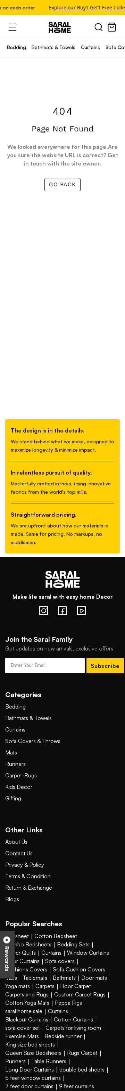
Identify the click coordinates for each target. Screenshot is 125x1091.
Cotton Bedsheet (55, 935)
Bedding (16, 47)
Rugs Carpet (82, 1052)
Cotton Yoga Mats (27, 1002)
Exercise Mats (22, 1036)
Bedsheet (17, 935)
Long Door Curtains (29, 1069)
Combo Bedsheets (28, 944)
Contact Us (19, 853)
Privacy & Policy (24, 864)
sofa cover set (22, 1027)
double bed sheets (82, 1069)
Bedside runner (63, 1036)
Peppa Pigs (68, 1002)
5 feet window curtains (33, 1077)
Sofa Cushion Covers (79, 969)
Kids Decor (18, 786)
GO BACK (62, 184)
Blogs (12, 899)
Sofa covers (60, 960)
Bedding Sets (73, 944)
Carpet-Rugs (21, 775)
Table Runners (48, 1061)
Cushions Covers (26, 969)
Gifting (13, 798)
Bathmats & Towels (53, 47)
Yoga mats (17, 986)
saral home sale (23, 1011)
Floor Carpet (75, 986)
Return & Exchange (28, 887)
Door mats (94, 977)
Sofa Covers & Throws (32, 740)
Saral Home (62, 27)
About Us (16, 841)
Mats (11, 752)
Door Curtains (22, 960)
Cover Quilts (20, 952)
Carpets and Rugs (27, 994)
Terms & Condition (28, 876)
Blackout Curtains (26, 1019)
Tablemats (35, 977)
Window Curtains (88, 952)
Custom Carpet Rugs (80, 994)
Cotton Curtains (73, 1019)
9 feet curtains (76, 1086)
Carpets (45, 986)
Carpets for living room (73, 1027)
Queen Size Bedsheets (33, 1052)
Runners (15, 763)
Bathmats (64, 977)
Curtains (90, 47)
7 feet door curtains (29, 1086)
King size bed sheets (30, 1044)
